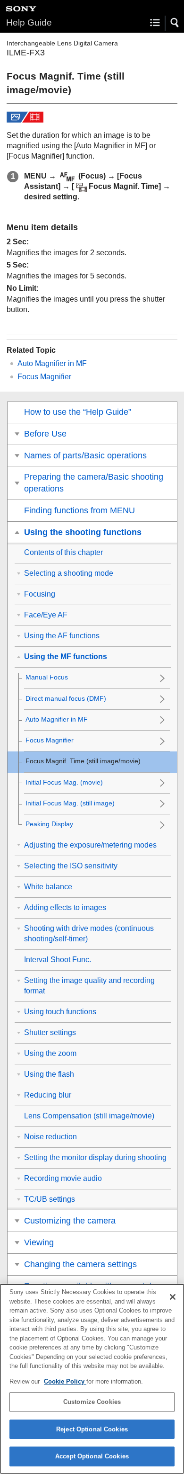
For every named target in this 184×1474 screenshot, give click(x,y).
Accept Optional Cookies (92, 1456)
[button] (175, 22)
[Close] (172, 1296)
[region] (92, 1379)
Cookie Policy (65, 1381)
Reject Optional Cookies (92, 1429)
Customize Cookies (92, 1401)
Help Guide (29, 22)
